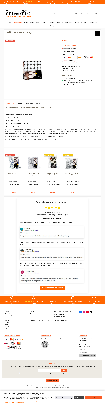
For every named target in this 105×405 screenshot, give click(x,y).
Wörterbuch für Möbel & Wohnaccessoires (40, 320)
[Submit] (64, 370)
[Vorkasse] (77, 61)
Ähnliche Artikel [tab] (11, 150)
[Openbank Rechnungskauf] (71, 61)
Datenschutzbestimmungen (35, 373)
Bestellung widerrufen (52, 380)
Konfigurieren (79, 398)
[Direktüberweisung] (65, 61)
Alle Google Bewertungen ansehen (52, 287)
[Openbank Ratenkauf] (86, 57)
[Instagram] (84, 312)
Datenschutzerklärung (32, 401)
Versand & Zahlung (9, 313)
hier (89, 352)
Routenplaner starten (88, 356)
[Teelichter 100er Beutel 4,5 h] (14, 162)
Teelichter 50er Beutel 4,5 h (71, 174)
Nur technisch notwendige (64, 398)
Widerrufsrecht (8, 316)
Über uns (32, 311)
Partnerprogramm (34, 313)
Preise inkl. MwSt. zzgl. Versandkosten (69, 45)
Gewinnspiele (33, 316)
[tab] (10, 103)
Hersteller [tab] (20, 103)
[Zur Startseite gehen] (18, 13)
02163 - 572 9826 (59, 314)
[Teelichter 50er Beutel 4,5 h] (71, 162)
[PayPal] (64, 57)
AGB (6, 318)
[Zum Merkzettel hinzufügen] (20, 167)
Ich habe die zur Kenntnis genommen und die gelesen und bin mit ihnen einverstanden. (53, 373)
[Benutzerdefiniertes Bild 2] (74, 57)
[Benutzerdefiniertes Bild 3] (80, 57)
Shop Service (7, 308)
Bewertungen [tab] (29, 103)
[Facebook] (80, 312)
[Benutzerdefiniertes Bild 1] (69, 57)
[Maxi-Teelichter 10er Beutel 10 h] (52, 162)
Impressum (8, 322)
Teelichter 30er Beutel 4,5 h (33, 174)
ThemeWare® (67, 387)
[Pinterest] (87, 312)
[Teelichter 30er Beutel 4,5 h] (33, 162)
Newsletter (32, 318)
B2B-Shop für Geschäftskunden (12, 324)
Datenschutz (8, 320)
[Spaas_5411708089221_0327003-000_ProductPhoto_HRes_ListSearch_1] (32, 67)
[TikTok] (91, 312)
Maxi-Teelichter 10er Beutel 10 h (52, 174)
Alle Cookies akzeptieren (93, 398)
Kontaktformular (66, 320)
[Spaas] (97, 33)
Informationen (33, 308)
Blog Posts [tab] (38, 103)
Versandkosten (49, 385)
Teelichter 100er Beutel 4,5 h (14, 174)
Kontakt (7, 311)
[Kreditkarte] (92, 57)
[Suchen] (69, 13)
